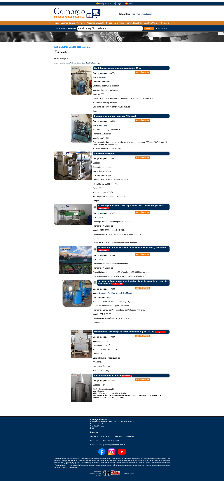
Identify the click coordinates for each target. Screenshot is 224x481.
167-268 (104, 255)
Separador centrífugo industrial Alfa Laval (115, 116)
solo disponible (163, 29)
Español (131, 4)
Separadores (63, 52)
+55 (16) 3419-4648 (111, 441)
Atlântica (73, 63)
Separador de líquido (104, 153)
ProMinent (127, 293)
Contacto (165, 23)
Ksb (113, 293)
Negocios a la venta (115, 23)
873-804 (104, 159)
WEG (108, 82)
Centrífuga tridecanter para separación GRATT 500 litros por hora (131, 205)
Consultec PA (86, 63)
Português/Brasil (105, 4)
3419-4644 (129, 436)
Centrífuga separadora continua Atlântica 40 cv (117, 68)
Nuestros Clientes (151, 23)
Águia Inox (58, 63)
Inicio (57, 23)
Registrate (136, 14)
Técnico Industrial (134, 23)
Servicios (80, 23)
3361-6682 (119, 436)
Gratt (94, 63)
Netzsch (119, 293)
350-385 (104, 289)
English (119, 4)
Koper (98, 63)
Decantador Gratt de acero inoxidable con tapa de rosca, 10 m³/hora (132, 248)
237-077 (104, 213)
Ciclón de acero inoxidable (107, 375)
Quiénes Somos (68, 23)
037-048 (104, 381)
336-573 (104, 73)
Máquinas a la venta (95, 23)
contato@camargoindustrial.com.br (110, 445)
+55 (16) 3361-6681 (105, 436)
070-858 (104, 337)
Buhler (79, 63)
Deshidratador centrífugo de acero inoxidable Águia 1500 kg (124, 332)
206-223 (104, 121)
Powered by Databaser (129, 473)
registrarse (146, 14)
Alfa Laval (65, 63)
